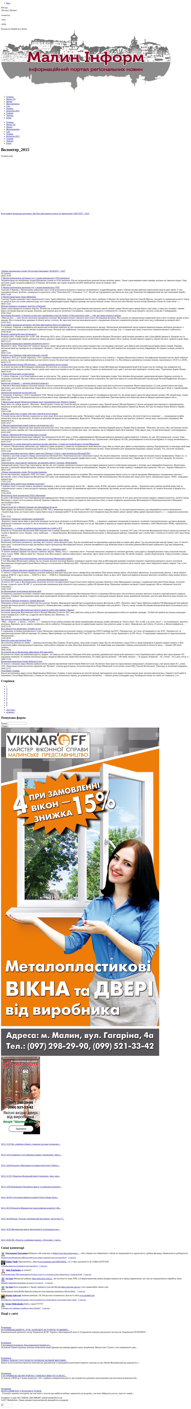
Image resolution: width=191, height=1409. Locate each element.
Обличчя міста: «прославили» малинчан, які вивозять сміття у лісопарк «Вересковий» (39, 463)
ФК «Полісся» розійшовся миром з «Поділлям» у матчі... (31, 1240)
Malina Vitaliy (12, 1262)
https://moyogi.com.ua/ (70, 1287)
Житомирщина (12, 104)
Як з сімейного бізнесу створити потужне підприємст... (30, 1144)
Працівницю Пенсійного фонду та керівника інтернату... (31, 1187)
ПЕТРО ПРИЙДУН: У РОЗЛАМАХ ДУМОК (21, 1391)
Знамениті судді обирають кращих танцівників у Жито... (31, 1155)
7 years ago (72, 1258)
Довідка (9, 115)
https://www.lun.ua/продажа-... (66, 1253)
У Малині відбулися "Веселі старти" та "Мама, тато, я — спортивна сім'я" (33, 549)
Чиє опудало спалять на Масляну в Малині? (20, 619)
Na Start (9, 1278)
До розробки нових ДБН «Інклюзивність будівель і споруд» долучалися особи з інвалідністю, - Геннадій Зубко (41, 1274)
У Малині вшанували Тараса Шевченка (18, 297)
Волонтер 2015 (12, 111)
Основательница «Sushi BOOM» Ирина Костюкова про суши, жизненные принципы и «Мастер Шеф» (38, 1291)
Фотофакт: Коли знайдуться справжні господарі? (22, 484)
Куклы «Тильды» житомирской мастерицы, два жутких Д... (32, 1219)
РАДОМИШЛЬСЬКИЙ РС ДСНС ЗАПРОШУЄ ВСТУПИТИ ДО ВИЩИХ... (35, 1330)
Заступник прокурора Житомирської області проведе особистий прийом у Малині (37, 610)
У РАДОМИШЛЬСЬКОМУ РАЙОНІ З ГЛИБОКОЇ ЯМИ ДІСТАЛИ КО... (33, 1376)
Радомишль (6, 1327)
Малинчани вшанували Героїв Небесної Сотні (21, 661)
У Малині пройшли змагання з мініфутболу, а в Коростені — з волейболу (33, 570)
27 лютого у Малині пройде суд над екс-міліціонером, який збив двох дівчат (35, 540)
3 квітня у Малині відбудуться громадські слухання (23, 435)
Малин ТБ (10, 99)
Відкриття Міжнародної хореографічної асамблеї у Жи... (31, 1208)
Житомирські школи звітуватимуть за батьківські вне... (30, 1229)
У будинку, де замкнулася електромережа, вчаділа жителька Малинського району (37, 558)
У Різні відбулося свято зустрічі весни (17, 374)
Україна (9, 108)
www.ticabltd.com (86, 1295)
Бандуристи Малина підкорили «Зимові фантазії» (23, 601)
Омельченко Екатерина (17, 1253)
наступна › (11, 710)
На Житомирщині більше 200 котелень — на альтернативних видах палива (34, 364)
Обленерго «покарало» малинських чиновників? (22, 519)
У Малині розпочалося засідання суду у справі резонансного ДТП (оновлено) (35, 278)
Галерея (9, 113)
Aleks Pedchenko (13, 1270)
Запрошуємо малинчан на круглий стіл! (18, 392)
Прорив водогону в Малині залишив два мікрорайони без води (29, 507)
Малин (9, 101)
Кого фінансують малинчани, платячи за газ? (21, 629)
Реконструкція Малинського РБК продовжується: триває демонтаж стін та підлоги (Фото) (34, 1258)
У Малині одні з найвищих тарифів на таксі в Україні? (21, 1308)
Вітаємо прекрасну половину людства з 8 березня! (23, 306)
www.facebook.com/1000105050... (52, 1262)
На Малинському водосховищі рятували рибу (21, 591)
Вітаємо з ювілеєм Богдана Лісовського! (19, 334)
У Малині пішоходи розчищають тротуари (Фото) (19, 1266)
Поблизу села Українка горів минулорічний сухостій (24, 355)
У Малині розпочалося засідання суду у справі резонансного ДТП (30, 287)
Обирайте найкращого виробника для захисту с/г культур (22, 1283)
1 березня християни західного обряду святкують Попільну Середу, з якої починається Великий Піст (45, 453)
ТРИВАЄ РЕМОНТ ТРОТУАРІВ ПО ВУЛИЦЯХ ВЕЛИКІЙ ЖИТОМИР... (34, 1360)
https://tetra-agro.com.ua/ (42, 1278)
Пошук (4, 723)
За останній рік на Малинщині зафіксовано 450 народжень (27, 652)
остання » (10, 712)
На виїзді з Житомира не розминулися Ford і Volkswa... (30, 1165)
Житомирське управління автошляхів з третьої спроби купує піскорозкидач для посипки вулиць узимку (39, 1300)
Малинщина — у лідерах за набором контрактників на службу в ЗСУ (31, 528)
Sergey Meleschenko (15, 1304)
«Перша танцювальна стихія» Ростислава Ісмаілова (33, 271)
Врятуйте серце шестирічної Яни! (16, 640)
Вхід (8, 3)
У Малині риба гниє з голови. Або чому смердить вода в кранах (29, 414)
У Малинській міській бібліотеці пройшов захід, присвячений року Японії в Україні (38, 402)
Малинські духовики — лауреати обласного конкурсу (25, 383)
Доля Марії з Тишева (10, 671)
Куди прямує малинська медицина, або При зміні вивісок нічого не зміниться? (45, 213)
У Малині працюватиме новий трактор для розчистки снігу (27, 425)
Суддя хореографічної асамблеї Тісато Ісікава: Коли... (29, 1197)
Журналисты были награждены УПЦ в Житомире (23, 495)
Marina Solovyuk (13, 1295)
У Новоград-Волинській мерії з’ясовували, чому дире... (30, 1176)
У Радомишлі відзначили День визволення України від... (26, 1345)
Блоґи (8, 118)
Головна (10, 97)
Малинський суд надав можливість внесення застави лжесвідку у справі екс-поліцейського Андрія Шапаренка (50, 444)
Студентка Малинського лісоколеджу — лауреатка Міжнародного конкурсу (34, 579)
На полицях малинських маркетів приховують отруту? (25, 343)
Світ (8, 106)
